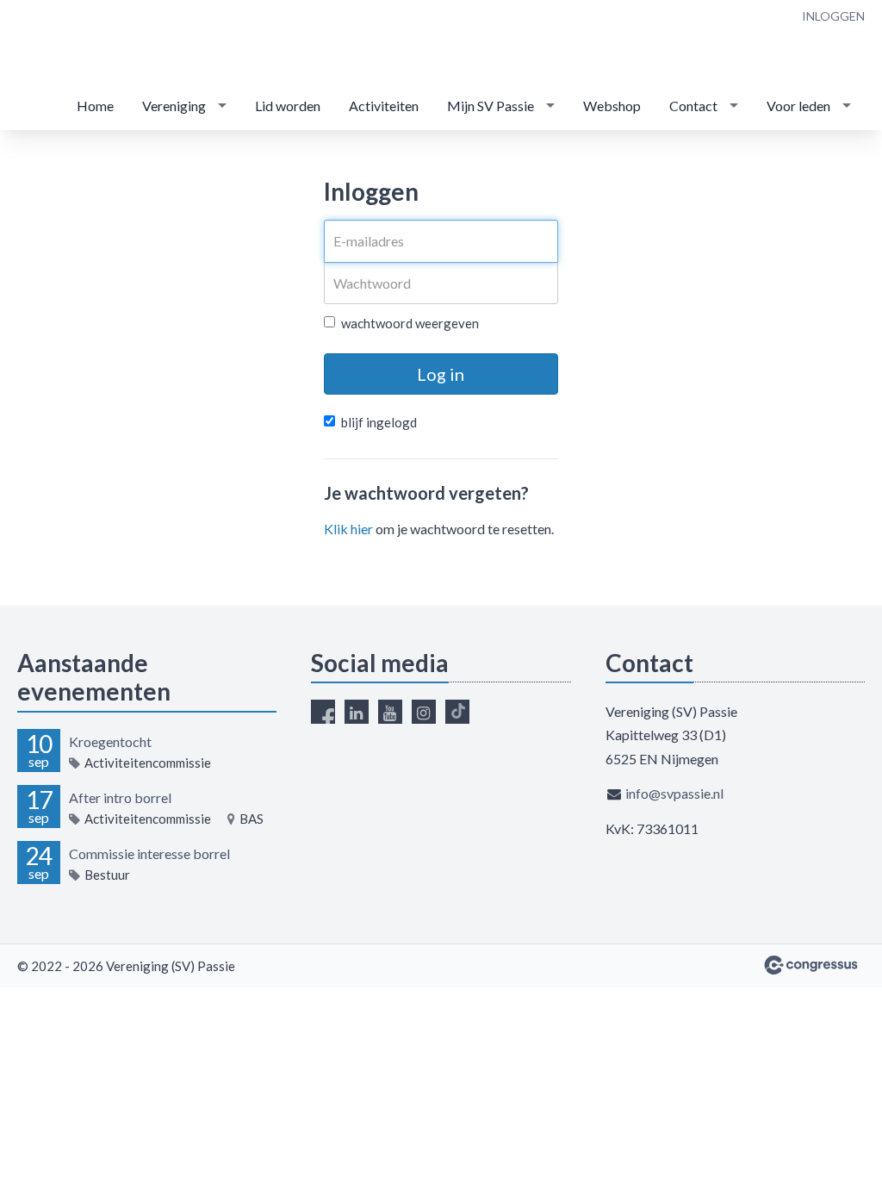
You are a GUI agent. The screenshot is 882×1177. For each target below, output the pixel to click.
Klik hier (348, 528)
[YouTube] (390, 712)
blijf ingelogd (379, 422)
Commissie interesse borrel (149, 853)
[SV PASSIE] (120, 42)
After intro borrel (120, 797)
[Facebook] (323, 712)
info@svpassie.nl (674, 793)
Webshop (612, 105)
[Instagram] (424, 712)
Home (95, 105)
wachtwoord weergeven (410, 323)
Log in (440, 374)
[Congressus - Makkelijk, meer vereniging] (811, 965)
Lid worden (287, 105)
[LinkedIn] (357, 712)
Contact (693, 105)
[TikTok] (457, 712)
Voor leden (798, 105)
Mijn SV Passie (490, 105)
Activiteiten (384, 105)
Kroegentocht (110, 741)
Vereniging (174, 105)
